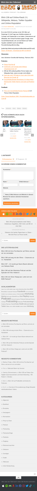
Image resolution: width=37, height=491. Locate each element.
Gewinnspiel (30, 291)
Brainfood (6, 404)
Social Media (15, 304)
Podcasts (20, 301)
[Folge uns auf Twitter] (27, 214)
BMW (31, 289)
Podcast (13, 12)
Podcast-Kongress (15, 299)
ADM (8, 289)
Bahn (25, 289)
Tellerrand (21, 12)
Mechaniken (6, 416)
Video (7, 306)
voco (11, 306)
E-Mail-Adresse (24, 181)
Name (5, 181)
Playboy (26, 296)
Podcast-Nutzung (25, 299)
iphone (14, 294)
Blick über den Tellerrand (11, 2)
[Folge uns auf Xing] (34, 214)
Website (5, 188)
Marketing (29, 294)
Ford (27, 291)
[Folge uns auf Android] (10, 214)
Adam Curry (4, 289)
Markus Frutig (7, 362)
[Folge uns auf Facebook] (20, 214)
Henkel (3, 294)
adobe (11, 289)
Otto (20, 296)
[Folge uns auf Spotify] (7, 214)
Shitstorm (6, 449)
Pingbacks (22, 159)
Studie (21, 304)
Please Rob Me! (8, 64)
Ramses (25, 108)
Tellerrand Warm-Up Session (16, 368)
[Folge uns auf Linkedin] (17, 214)
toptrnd (32, 304)
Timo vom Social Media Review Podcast (16, 91)
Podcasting (11, 301)
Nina (18, 296)
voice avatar (16, 306)
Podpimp (3, 304)
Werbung (30, 306)
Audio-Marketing (20, 289)
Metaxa (19, 108)
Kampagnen (6, 412)
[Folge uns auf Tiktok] (31, 214)
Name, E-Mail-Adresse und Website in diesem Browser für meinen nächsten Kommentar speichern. (18, 197)
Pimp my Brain (7, 420)
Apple (14, 289)
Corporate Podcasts (12, 291)
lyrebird (22, 294)
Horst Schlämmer (9, 294)
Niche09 (14, 296)
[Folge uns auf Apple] (3, 214)
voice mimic (23, 306)
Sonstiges (6, 453)
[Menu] (35, 2)
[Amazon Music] (13, 214)
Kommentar (7, 169)
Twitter (3, 306)
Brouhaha (4, 291)
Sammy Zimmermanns (10, 372)
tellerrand (26, 304)
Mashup (3, 296)
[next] (32, 135)
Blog (28, 289)
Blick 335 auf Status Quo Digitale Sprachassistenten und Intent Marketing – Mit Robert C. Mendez (17, 375)
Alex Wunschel (9, 26)
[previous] (1, 135)
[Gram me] (24, 214)
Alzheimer (8, 108)
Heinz (14, 108)
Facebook (21, 291)
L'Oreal (18, 294)
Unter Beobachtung (8, 466)
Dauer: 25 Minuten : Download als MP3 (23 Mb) (15, 50)
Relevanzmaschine (8, 445)
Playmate (31, 296)
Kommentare (9, 159)
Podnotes (6, 437)
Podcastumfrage (28, 301)
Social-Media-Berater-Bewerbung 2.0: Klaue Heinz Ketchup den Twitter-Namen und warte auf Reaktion (19, 80)
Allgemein (5, 12)
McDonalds (9, 296)
